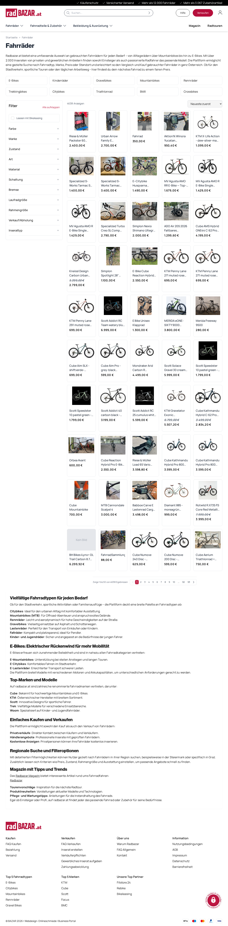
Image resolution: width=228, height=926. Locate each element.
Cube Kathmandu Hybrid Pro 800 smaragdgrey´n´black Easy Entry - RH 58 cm (176, 462)
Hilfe (182, 12)
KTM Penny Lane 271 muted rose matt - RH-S (175, 273)
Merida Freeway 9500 (206, 323)
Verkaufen (203, 12)
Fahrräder (12, 26)
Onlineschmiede (47, 921)
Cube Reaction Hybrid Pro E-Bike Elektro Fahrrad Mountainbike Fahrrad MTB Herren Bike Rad (112, 462)
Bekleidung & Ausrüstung (90, 26)
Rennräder (13, 900)
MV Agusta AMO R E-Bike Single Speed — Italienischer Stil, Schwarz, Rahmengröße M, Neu (81, 228)
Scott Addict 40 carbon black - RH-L (111, 413)
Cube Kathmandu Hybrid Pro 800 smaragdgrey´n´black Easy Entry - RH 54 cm (207, 462)
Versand (11, 855)
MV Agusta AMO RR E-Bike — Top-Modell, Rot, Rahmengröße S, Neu (175, 183)
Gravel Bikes (14, 905)
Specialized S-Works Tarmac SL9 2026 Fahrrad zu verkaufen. (112, 183)
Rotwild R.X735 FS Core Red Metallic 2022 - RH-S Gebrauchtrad (207, 507)
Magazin (194, 26)
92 (183, 582)
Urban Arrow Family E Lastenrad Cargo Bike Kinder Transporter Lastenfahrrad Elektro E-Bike (112, 138)
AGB (175, 850)
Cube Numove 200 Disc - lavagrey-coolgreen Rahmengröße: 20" (174, 557)
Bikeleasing (124, 894)
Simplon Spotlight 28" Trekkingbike (110, 273)
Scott (64, 894)
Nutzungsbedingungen (187, 844)
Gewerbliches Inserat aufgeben (81, 861)
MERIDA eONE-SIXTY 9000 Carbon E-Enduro (176, 323)
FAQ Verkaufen (71, 844)
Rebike (121, 888)
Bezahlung (13, 850)
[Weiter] (193, 582)
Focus (65, 900)
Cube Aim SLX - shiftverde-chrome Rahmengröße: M (80, 368)
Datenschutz (181, 861)
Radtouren (215, 26)
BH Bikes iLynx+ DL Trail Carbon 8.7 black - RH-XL (81, 557)
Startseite (11, 37)
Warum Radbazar (128, 844)
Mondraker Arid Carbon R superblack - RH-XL (144, 368)
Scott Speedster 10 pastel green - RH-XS (207, 368)
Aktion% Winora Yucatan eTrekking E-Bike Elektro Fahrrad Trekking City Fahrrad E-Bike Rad (175, 138)
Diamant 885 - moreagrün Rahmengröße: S (175, 507)
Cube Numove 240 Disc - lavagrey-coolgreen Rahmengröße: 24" (142, 557)
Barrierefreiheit (182, 867)
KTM (64, 882)
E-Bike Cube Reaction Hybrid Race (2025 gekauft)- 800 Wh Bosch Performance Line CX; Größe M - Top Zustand (145, 273)
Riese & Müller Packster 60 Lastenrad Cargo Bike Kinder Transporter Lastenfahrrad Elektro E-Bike (80, 138)
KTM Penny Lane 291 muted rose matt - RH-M (80, 323)
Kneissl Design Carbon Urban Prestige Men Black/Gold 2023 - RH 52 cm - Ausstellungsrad (81, 273)
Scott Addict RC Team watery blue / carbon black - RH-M (113, 323)
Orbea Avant (77, 460)
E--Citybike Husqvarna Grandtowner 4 (143, 183)
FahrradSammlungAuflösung (113, 555)
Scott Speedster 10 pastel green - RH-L (80, 413)
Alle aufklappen (51, 107)
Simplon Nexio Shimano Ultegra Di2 (144, 228)
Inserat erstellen (72, 850)
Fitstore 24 (124, 882)
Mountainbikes (15, 894)
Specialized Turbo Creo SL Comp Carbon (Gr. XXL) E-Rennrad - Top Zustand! (113, 228)
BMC (64, 905)
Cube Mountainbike (78, 507)
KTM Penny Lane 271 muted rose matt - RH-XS (207, 273)
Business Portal (67, 921)
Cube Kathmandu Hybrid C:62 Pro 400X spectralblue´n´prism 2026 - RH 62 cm (207, 413)
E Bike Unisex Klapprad (141, 323)
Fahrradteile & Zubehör (46, 26)
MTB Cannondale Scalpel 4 (112, 507)
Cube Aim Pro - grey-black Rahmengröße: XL (113, 368)
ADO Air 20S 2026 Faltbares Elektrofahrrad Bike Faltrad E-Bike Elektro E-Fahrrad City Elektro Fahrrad (175, 228)
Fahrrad (138, 136)
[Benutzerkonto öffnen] (220, 12)
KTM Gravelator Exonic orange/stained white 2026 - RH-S (176, 413)
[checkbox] (12, 118)
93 (189, 582)
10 (174, 582)
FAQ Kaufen (13, 844)
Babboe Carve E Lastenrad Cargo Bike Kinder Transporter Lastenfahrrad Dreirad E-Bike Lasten (144, 507)
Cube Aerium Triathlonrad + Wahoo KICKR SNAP (205, 557)
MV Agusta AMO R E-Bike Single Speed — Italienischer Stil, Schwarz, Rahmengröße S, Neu (207, 183)
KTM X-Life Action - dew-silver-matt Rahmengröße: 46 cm (208, 138)
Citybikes (12, 888)
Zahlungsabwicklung (75, 867)
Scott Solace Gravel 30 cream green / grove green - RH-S (174, 368)
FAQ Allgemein (126, 850)
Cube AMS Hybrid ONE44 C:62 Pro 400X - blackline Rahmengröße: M (207, 228)
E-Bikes (10, 882)
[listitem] (26, 80)
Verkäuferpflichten (73, 855)
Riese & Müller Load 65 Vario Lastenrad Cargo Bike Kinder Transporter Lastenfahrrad (144, 462)
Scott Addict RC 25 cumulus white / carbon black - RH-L (144, 413)
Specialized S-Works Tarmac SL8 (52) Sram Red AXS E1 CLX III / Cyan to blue (81, 183)
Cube (64, 888)
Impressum (179, 855)
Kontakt (122, 855)
